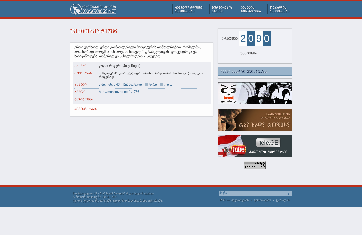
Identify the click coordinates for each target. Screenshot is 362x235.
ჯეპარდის (282, 200)
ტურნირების (262, 200)
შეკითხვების (240, 200)
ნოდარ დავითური (88, 197)
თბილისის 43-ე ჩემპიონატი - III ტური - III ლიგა (136, 84)
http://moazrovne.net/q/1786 (119, 92)
